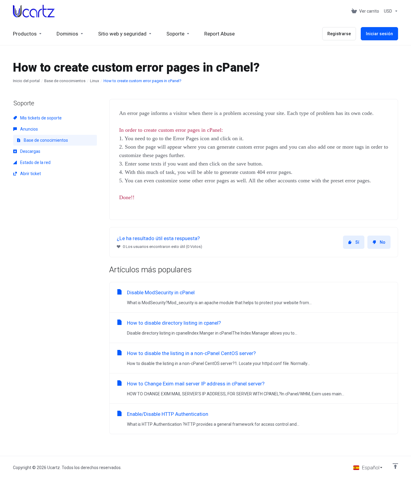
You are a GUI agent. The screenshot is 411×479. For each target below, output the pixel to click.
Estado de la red (35, 162)
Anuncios (28, 129)
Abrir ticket (30, 173)
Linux (94, 81)
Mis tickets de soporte (40, 118)
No (382, 242)
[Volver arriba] (395, 466)
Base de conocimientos (64, 81)
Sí (357, 242)
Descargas (29, 151)
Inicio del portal (26, 81)
